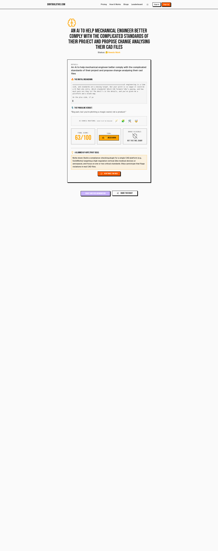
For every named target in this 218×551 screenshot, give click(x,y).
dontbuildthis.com (56, 4)
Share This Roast (126, 195)
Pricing (104, 4)
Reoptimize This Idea (111, 176)
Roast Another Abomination (95, 196)
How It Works (115, 4)
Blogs (126, 4)
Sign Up (166, 4)
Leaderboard (136, 4)
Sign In (156, 4)
